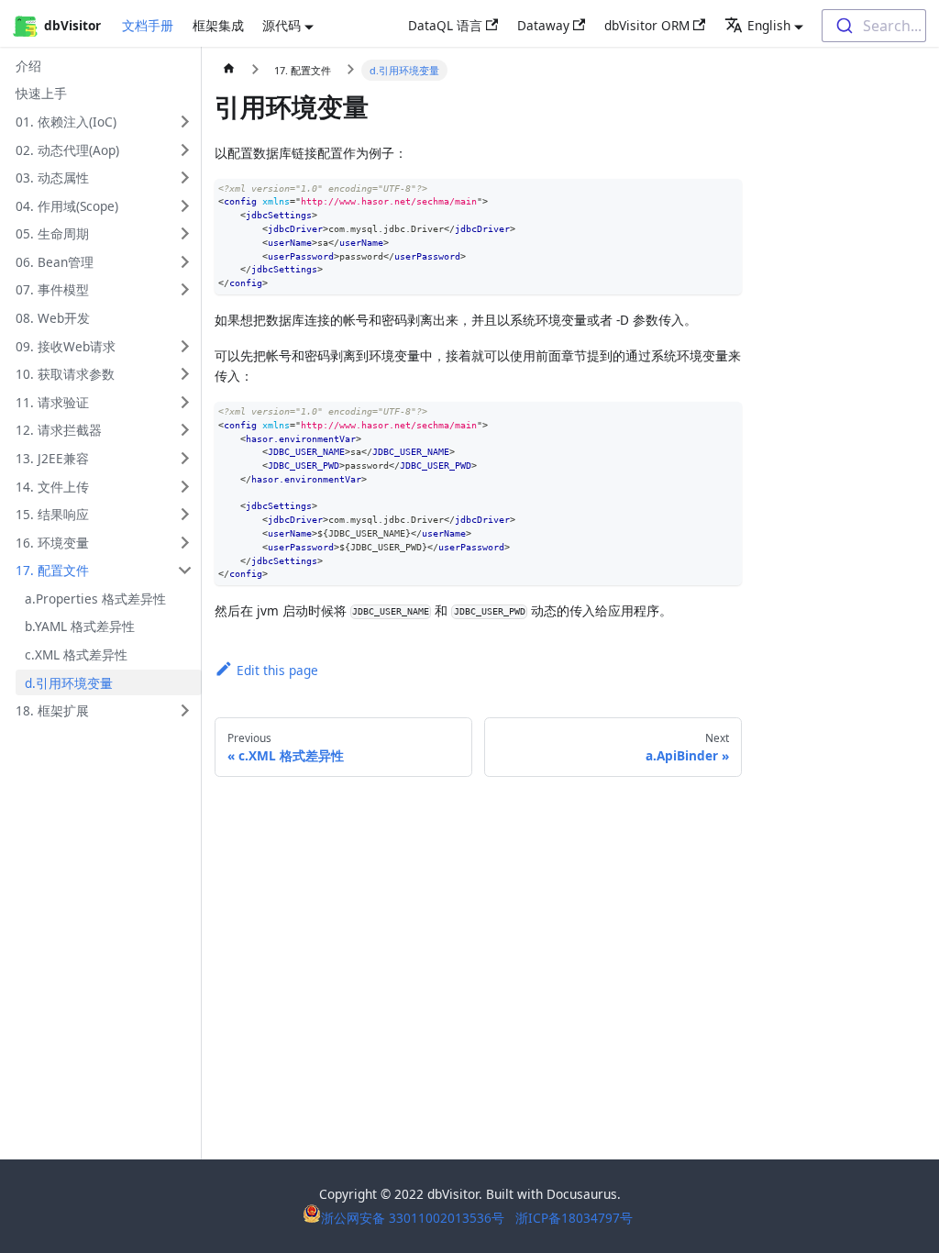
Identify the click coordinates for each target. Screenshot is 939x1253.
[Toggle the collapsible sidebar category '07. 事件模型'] (185, 289)
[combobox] (874, 25)
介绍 (28, 65)
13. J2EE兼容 (52, 458)
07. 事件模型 (52, 289)
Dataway (543, 25)
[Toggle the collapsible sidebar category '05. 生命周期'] (185, 233)
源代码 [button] (281, 25)
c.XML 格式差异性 (76, 654)
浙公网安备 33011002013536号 (414, 1217)
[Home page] (229, 71)
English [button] (768, 25)
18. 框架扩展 (52, 710)
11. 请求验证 (52, 402)
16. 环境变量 (52, 542)
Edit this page (277, 670)
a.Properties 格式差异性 (95, 598)
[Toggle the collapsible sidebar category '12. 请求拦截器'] (185, 429)
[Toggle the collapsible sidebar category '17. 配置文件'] (185, 570)
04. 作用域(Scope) (67, 206)
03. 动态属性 (52, 177)
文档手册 (147, 25)
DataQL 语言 (445, 25)
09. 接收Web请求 (66, 346)
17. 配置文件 (52, 570)
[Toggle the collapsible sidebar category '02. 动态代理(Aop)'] (185, 150)
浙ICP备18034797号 (574, 1217)
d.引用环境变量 (69, 683)
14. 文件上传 (52, 486)
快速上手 (41, 93)
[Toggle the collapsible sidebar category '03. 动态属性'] (185, 177)
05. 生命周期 (52, 233)
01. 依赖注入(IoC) (66, 121)
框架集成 (218, 25)
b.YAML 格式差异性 (80, 626)
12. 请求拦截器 (59, 429)
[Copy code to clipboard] (727, 193)
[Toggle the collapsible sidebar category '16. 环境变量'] (185, 542)
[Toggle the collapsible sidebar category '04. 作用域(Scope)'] (185, 206)
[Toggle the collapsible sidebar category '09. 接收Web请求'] (185, 346)
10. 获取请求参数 (65, 374)
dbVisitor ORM (647, 25)
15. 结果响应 (52, 514)
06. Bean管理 (55, 262)
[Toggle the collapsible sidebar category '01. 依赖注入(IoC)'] (185, 121)
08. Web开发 (53, 318)
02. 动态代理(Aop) (67, 150)
